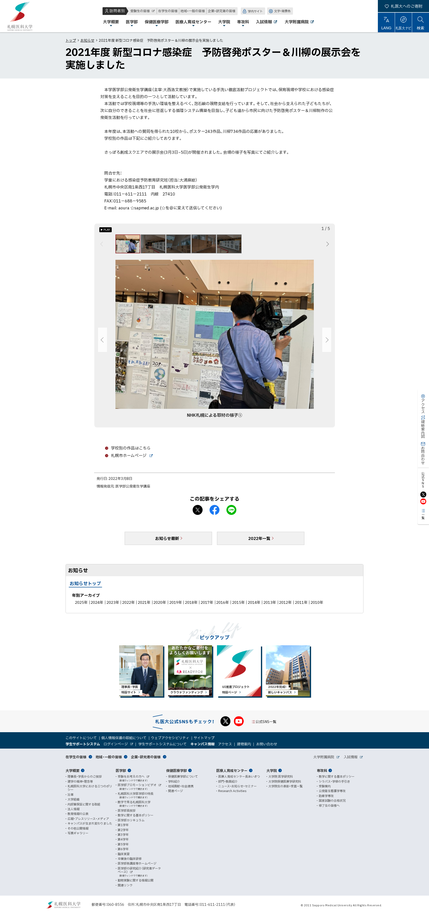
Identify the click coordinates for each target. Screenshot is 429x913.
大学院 (271, 770)
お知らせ (87, 40)
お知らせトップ (85, 583)
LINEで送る (231, 510)
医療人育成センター (232, 770)
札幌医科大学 (20, 16)
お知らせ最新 (167, 538)
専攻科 (322, 770)
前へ (102, 244)
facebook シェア (214, 510)
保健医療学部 (176, 770)
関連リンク (125, 885)
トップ (71, 40)
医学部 (121, 770)
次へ (327, 244)
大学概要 (72, 770)
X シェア (198, 510)
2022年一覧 (259, 538)
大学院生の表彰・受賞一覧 (285, 786)
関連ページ (175, 791)
